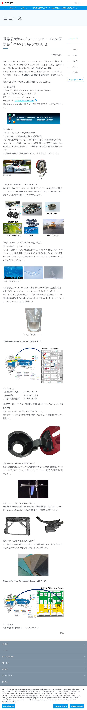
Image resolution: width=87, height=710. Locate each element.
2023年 (75, 66)
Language (76, 3)
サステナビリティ (7, 675)
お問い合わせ (80, 3)
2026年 (75, 50)
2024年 (75, 61)
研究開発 (5, 669)
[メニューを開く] (84, 3)
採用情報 (5, 682)
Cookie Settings (8, 706)
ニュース (13, 8)
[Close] (83, 689)
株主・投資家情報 (7, 657)
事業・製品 (5, 663)
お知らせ (24, 8)
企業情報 (5, 644)
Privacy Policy (11, 702)
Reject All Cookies (77, 706)
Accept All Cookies (61, 706)
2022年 (75, 72)
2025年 (75, 55)
